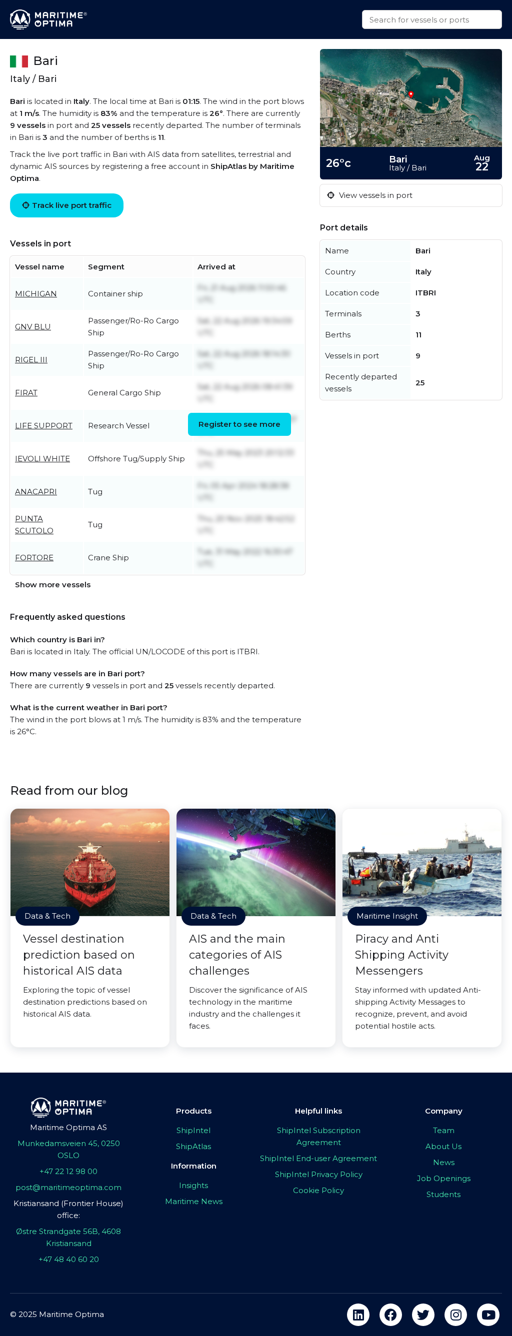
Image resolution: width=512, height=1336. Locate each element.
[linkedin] (358, 1315)
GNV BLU (33, 326)
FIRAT (26, 392)
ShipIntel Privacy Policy (318, 1174)
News (443, 1162)
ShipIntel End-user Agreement (318, 1158)
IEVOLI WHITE (42, 458)
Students (443, 1194)
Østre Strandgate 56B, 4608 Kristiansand (68, 1237)
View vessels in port (374, 195)
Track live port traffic (72, 205)
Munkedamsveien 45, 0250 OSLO (69, 1149)
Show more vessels (52, 584)
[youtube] (488, 1315)
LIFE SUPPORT (43, 425)
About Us (444, 1146)
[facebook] (391, 1315)
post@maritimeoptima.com (69, 1187)
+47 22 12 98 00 (69, 1171)
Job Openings (443, 1178)
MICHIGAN (36, 293)
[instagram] (455, 1315)
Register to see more (239, 424)
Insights (193, 1185)
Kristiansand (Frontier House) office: (69, 1209)
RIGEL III (31, 359)
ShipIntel (193, 1130)
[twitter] (423, 1315)
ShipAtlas (193, 1146)
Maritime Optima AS (68, 1127)
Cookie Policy (318, 1190)
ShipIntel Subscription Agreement (318, 1136)
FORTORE (34, 557)
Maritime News (193, 1201)
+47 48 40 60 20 (68, 1259)
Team (443, 1130)
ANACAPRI (36, 491)
